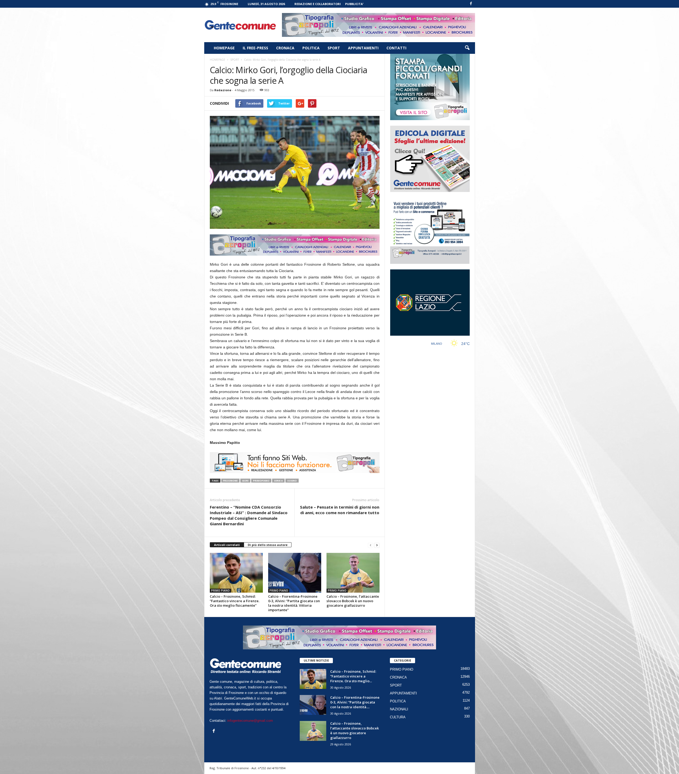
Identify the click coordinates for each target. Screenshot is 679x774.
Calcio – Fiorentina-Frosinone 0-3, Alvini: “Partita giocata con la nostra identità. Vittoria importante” (294, 603)
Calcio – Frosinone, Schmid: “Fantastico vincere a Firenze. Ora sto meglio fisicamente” (234, 601)
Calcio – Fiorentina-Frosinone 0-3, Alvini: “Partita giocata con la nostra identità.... (355, 702)
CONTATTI (396, 47)
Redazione (222, 90)
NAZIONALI (399, 709)
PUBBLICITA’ (354, 4)
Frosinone (230, 480)
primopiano (261, 480)
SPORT (334, 47)
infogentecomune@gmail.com (250, 721)
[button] (467, 48)
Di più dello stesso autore (268, 545)
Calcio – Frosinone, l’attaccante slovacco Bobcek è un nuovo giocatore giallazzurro (353, 601)
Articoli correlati (227, 545)
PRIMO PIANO (220, 590)
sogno (292, 480)
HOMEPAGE (224, 47)
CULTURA (398, 717)
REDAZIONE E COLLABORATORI (317, 4)
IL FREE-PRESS (255, 47)
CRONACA (285, 47)
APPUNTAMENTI (363, 47)
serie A (278, 480)
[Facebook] (471, 4)
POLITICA (311, 47)
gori (245, 480)
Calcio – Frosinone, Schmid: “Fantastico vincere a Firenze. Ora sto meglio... (353, 676)
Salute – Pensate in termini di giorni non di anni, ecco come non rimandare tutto (339, 509)
